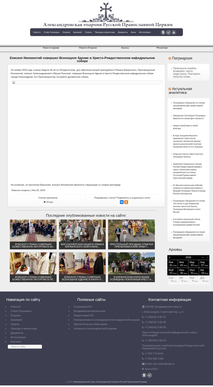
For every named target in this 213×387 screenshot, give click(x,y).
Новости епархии (20, 190)
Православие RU (84, 315)
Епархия (66, 32)
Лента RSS (151, 369)
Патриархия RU (83, 306)
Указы (133, 32)
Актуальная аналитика (180, 91)
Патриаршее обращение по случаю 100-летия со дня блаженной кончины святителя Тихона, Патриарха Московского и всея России (189, 206)
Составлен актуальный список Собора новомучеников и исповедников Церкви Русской (186, 222)
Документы (123, 32)
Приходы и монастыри (105, 32)
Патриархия (182, 58)
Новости (37, 32)
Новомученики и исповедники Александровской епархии (107, 319)
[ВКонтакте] (122, 202)
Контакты (36, 40)
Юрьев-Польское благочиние (90, 324)
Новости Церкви (51, 48)
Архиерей (77, 32)
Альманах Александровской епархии (95, 328)
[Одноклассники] (126, 202)
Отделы (88, 32)
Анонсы (125, 48)
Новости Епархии (88, 48)
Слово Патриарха (52, 32)
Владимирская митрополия (89, 311)
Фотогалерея (145, 32)
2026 (188, 257)
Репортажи (162, 48)
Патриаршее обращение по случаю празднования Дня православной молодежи (189, 106)
